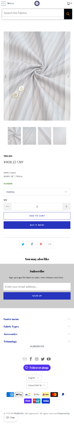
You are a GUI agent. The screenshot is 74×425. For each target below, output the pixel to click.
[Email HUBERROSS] (25, 359)
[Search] (68, 14)
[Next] (68, 76)
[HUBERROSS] (37, 3)
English (31, 378)
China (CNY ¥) (34, 385)
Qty (5, 200)
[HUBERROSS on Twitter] (42, 359)
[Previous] (6, 76)
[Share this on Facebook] (32, 244)
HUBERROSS (17, 413)
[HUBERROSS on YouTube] (48, 359)
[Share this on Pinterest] (41, 244)
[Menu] (2, 3)
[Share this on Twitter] (23, 244)
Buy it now (37, 225)
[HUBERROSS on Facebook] (30, 359)
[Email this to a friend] (50, 244)
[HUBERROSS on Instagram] (36, 359)
